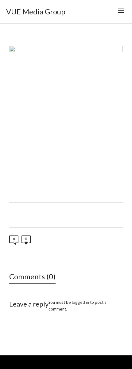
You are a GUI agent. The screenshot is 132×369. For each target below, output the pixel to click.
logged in (80, 302)
